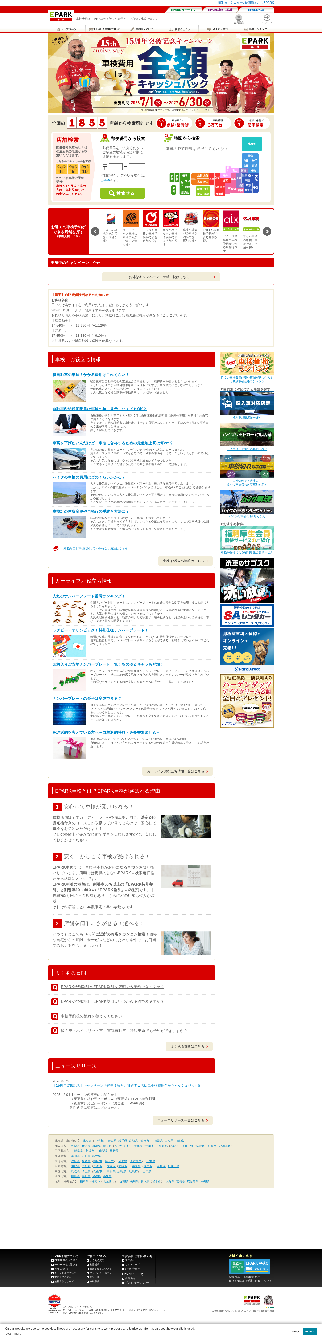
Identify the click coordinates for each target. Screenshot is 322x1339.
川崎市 (212, 1146)
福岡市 (95, 1181)
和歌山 (220, 193)
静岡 (240, 190)
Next (267, 231)
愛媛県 (96, 1176)
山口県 (147, 1171)
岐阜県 (75, 1161)
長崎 (172, 178)
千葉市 (149, 1146)
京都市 (97, 1166)
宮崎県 (180, 1181)
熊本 (182, 184)
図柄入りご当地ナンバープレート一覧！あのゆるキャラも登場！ (108, 664)
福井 (225, 175)
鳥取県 (75, 1171)
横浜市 (200, 1146)
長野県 (114, 1151)
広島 (199, 181)
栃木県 (86, 1146)
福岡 (184, 175)
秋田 (246, 160)
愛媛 (199, 188)
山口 (194, 179)
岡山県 (86, 1171)
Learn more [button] (13, 1333)
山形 (246, 165)
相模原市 (225, 1146)
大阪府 (111, 1166)
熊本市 (156, 1181)
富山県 (75, 1156)
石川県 (86, 1156)
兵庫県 (136, 1166)
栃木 (250, 175)
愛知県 (122, 1161)
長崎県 (134, 1181)
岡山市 (97, 1171)
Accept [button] (309, 1331)
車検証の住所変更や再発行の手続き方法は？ (91, 511)
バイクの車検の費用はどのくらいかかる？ (89, 477)
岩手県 (122, 1140)
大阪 (217, 186)
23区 (173, 1146)
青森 (250, 155)
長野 (238, 177)
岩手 (254, 160)
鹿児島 (185, 192)
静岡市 (97, 1161)
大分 (187, 180)
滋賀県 (75, 1166)
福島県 (179, 1140)
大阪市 (122, 1166)
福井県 (96, 1156)
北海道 (252, 143)
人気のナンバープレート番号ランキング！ (89, 596)
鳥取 (206, 175)
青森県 (112, 1140)
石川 (228, 169)
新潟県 (78, 1151)
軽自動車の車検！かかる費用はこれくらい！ (91, 375)
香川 (206, 188)
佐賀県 (124, 1181)
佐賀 (177, 178)
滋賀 (225, 180)
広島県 (121, 1171)
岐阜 (233, 179)
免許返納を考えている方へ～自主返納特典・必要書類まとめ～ (106, 732)
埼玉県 (107, 1146)
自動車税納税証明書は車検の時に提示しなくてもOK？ (100, 409)
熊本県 (144, 1181)
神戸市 (148, 1166)
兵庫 (211, 179)
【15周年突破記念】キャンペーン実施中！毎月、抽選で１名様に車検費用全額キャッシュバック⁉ (127, 1085)
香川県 (86, 1176)
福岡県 (84, 1181)
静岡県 (86, 1161)
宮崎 (187, 187)
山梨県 (103, 1151)
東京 (248, 185)
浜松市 (109, 1161)
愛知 (233, 188)
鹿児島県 (192, 1181)
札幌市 (98, 1140)
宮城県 (133, 1140)
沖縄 (174, 190)
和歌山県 (173, 1166)
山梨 (240, 185)
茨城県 (75, 1146)
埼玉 (247, 180)
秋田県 (158, 1140)
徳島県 (75, 1176)
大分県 (170, 1181)
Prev (95, 231)
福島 (253, 170)
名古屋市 (136, 1161)
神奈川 (248, 190)
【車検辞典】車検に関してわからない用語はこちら (94, 548)
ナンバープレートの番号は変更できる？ (87, 698)
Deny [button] (295, 1331)
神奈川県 (187, 1146)
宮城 (254, 165)
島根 (199, 175)
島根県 (111, 1171)
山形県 (169, 1140)
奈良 (222, 187)
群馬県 (96, 1146)
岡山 (206, 181)
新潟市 (90, 1151)
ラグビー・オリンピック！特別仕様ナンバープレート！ (101, 630)
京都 (217, 177)
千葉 (255, 187)
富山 (235, 170)
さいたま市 (122, 1146)
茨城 (256, 178)
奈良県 (161, 1166)
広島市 (133, 1171)
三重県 (150, 1161)
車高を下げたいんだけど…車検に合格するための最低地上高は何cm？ (113, 443)
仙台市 (144, 1140)
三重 (228, 188)
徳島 (206, 193)
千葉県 (138, 1146)
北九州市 (109, 1181)
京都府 (86, 1166)
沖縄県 (204, 1181)
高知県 (107, 1176)
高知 (199, 193)
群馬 (244, 175)
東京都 (163, 1146)
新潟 (243, 170)
